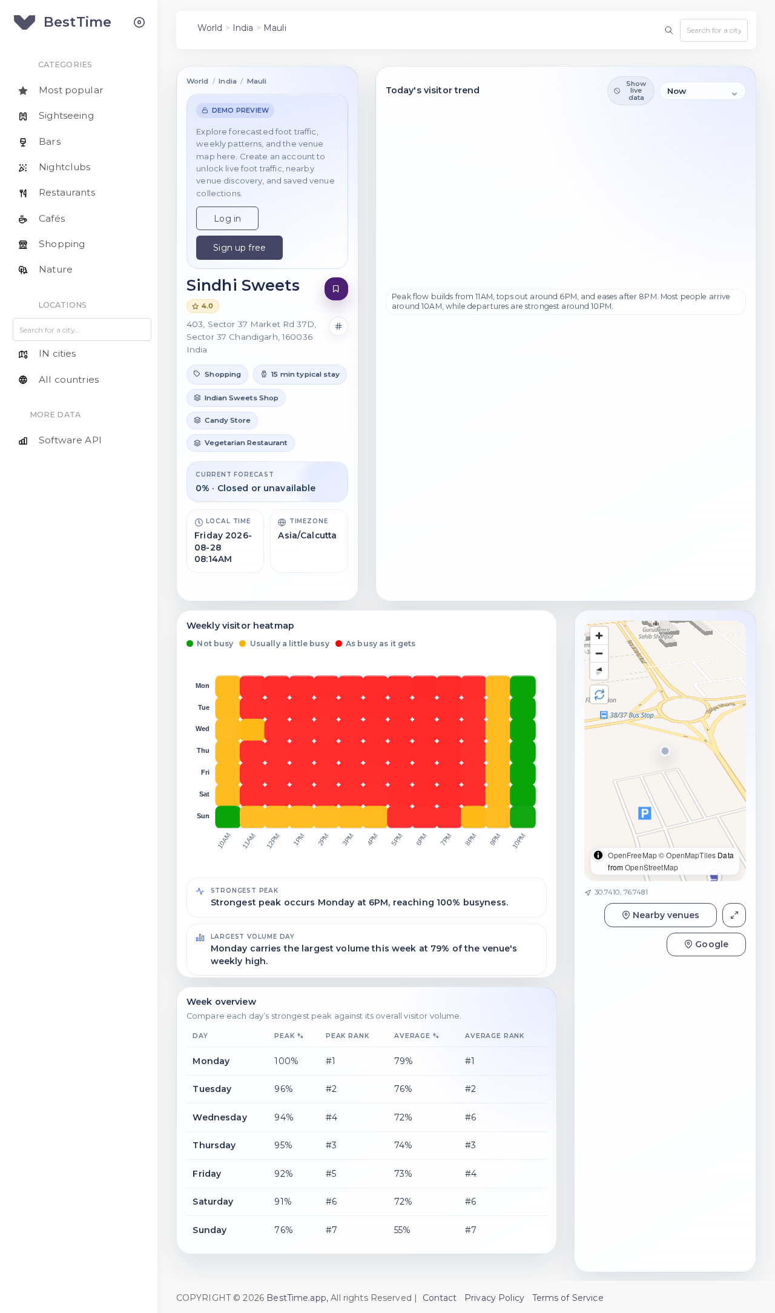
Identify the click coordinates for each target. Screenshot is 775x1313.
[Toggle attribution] (598, 855)
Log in (227, 218)
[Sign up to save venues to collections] (336, 289)
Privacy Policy (494, 1297)
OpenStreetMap (651, 867)
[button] (217, 374)
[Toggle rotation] (599, 694)
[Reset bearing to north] (599, 671)
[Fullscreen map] (734, 915)
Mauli (274, 27)
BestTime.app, (297, 1297)
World (210, 27)
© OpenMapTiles (687, 855)
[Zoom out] (599, 653)
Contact (440, 1297)
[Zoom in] (599, 635)
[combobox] (714, 30)
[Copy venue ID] (338, 326)
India (243, 27)
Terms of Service (568, 1297)
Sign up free (239, 247)
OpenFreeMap (632, 855)
